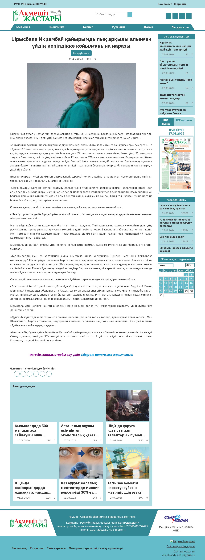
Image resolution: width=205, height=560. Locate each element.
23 (191, 287)
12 (170, 283)
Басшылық (19, 548)
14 (180, 283)
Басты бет (23, 27)
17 (161, 287)
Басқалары (180, 27)
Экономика (56, 27)
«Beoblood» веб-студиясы (178, 555)
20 (175, 287)
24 (161, 291)
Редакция (37, 548)
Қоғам (148, 27)
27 (175, 291)
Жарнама (180, 4)
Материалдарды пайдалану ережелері (96, 548)
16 (191, 283)
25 (165, 291)
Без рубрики (81, 53)
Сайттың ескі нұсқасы (181, 546)
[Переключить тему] (190, 4)
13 (175, 283)
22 (186, 287)
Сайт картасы (56, 548)
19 (170, 287)
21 (180, 287)
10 (161, 283)
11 (165, 283)
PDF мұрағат (184, 120)
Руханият (118, 27)
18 (165, 287)
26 (170, 291)
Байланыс (165, 4)
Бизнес (88, 27)
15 (186, 283)
